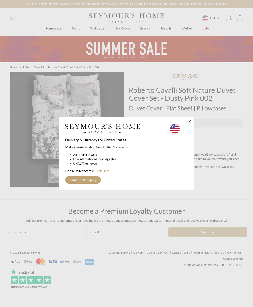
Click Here (102, 171)
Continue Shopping (83, 180)
